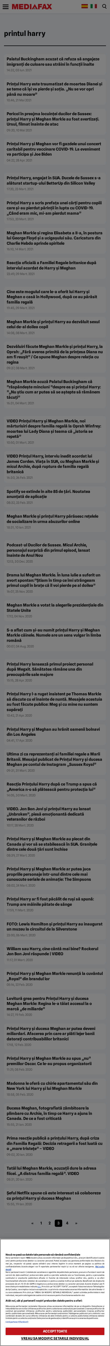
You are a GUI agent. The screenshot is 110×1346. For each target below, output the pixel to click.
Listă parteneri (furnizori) (17, 1322)
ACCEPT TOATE (55, 1331)
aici (39, 1286)
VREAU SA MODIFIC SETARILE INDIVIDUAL (55, 1338)
